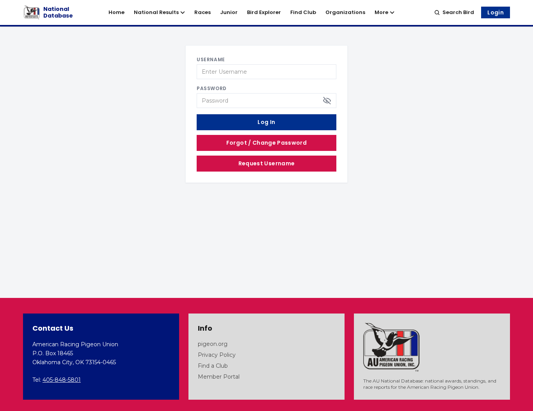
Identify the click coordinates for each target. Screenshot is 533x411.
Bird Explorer (264, 12)
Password (212, 88)
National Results (156, 12)
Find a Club (213, 365)
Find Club (303, 12)
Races (202, 12)
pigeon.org (212, 343)
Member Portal (219, 376)
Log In (266, 122)
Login (495, 12)
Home (116, 12)
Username (211, 60)
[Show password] (327, 100)
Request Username (266, 163)
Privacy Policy (217, 354)
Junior (229, 12)
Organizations (345, 12)
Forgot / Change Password (266, 143)
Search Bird (458, 12)
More (381, 12)
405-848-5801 (62, 379)
